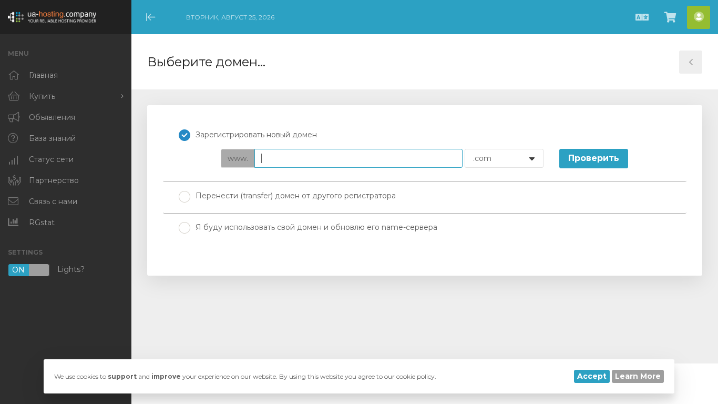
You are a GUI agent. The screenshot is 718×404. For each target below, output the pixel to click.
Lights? (48, 270)
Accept (592, 376)
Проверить (593, 158)
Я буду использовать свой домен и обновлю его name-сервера (316, 227)
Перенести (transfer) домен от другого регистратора (296, 195)
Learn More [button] (638, 376)
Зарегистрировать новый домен (256, 134)
